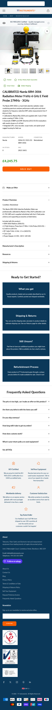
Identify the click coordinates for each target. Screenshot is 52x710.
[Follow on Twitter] (10, 682)
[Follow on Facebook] (4, 682)
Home (5, 16)
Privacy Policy (7, 580)
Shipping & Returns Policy (11, 587)
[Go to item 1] (8, 71)
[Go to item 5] (40, 71)
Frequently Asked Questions (12, 599)
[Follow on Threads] (23, 682)
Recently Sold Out (22, 16)
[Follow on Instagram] (17, 682)
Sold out (26, 169)
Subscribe (9, 623)
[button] (48, 23)
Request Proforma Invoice (11, 595)
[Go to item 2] (16, 71)
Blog (4, 576)
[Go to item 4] (32, 71)
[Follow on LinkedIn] (30, 682)
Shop (11, 16)
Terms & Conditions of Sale (12, 584)
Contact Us (6, 572)
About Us (6, 569)
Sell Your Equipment (9, 591)
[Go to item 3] (24, 71)
